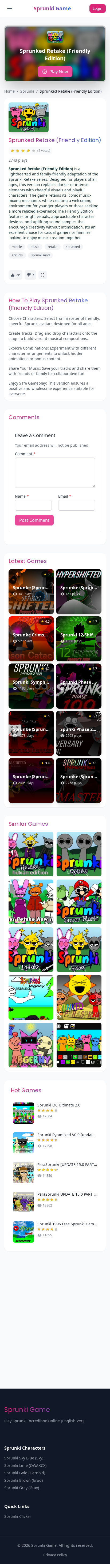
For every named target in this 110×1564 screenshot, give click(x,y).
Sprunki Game (52, 8)
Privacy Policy (55, 1554)
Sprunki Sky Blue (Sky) (23, 1457)
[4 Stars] (28, 150)
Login (98, 8)
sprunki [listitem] (17, 255)
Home (9, 91)
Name (22, 496)
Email (64, 496)
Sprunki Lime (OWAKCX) (25, 1465)
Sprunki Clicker (17, 1516)
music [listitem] (34, 246)
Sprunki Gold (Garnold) (24, 1472)
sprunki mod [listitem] (40, 255)
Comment (25, 453)
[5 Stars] (33, 150)
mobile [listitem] (17, 246)
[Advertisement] (55, 1308)
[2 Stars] (17, 150)
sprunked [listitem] (73, 246)
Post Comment (34, 520)
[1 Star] (12, 150)
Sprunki (27, 91)
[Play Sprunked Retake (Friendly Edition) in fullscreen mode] (42, 275)
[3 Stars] (23, 150)
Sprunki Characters (24, 1448)
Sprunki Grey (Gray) (21, 1487)
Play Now (58, 72)
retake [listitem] (52, 246)
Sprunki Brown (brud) (23, 1480)
